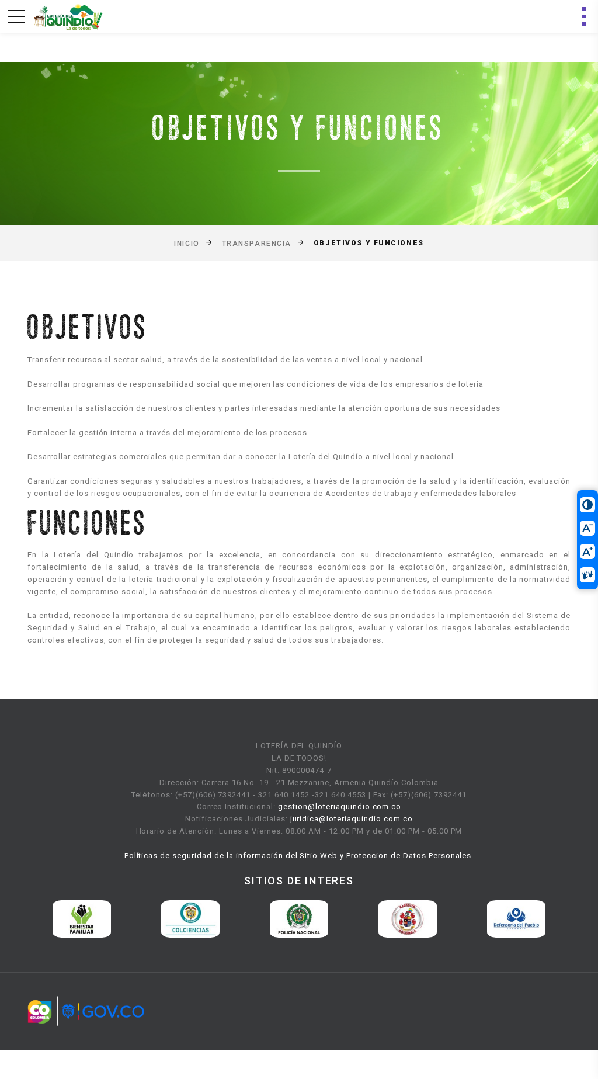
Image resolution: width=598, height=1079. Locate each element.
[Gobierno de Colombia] (85, 1011)
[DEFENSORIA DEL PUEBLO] (411, 918)
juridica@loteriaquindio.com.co (351, 818)
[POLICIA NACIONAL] (194, 918)
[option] (85, 919)
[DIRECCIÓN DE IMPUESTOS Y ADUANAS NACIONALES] (520, 918)
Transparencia (256, 243)
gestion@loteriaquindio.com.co (339, 806)
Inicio (186, 243)
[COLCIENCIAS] (85, 918)
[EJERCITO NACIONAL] (302, 918)
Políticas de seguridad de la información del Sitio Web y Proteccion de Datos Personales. (299, 855)
